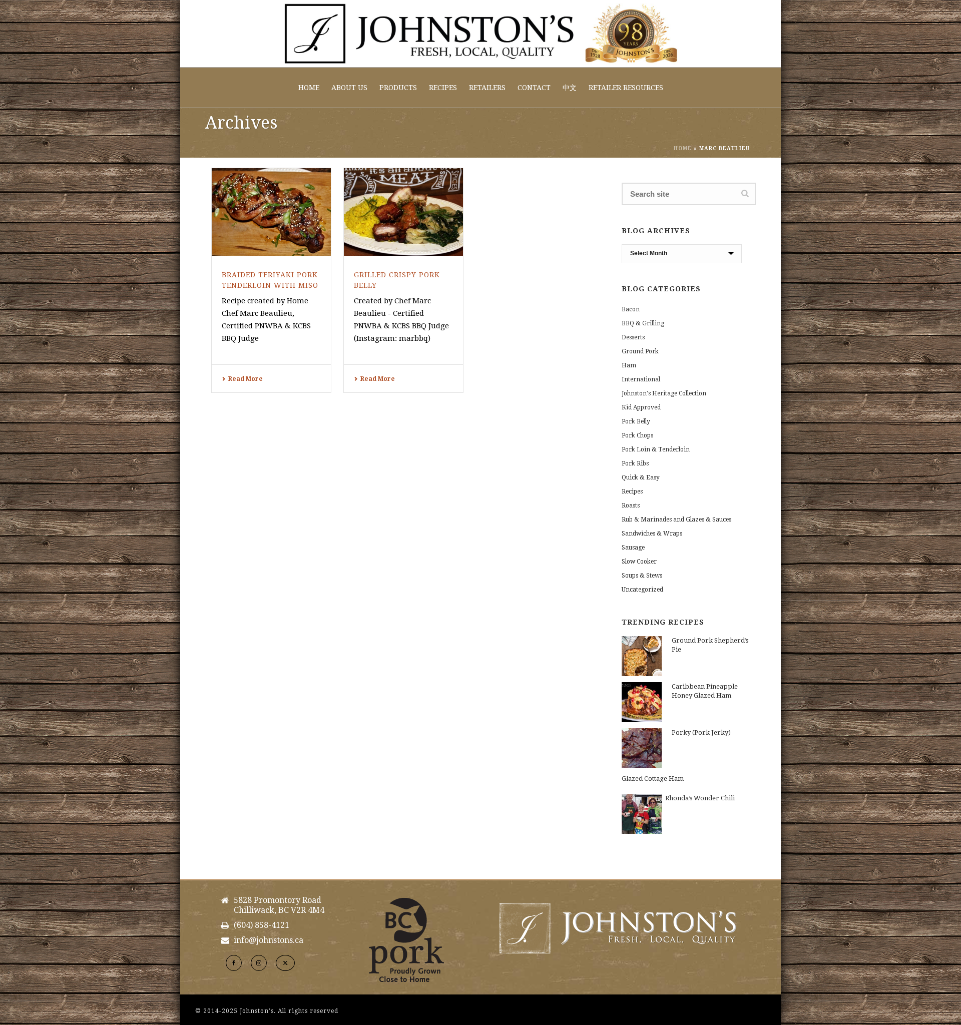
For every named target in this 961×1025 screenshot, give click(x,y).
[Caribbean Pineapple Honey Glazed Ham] (642, 702)
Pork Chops (637, 435)
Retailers (487, 88)
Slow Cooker (639, 561)
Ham (629, 365)
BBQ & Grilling (643, 323)
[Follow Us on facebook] (234, 963)
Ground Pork (640, 351)
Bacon (631, 309)
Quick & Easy (641, 477)
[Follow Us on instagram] (259, 963)
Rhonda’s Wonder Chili (700, 798)
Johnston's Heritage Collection (664, 393)
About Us (349, 88)
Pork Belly (636, 421)
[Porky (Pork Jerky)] (642, 748)
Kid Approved (641, 407)
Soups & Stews (642, 575)
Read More (245, 378)
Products (398, 88)
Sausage (633, 547)
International (641, 379)
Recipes (443, 88)
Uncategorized (642, 589)
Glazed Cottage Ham (653, 778)
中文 (570, 88)
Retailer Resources (626, 88)
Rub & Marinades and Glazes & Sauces (676, 519)
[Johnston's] (480, 33)
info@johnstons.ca (268, 940)
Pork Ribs (635, 463)
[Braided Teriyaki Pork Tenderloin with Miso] (271, 212)
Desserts (633, 337)
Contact (534, 88)
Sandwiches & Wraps (652, 533)
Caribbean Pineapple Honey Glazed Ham (705, 691)
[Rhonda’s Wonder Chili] (642, 814)
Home (308, 88)
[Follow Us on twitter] (285, 963)
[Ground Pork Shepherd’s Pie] (642, 656)
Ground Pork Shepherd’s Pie (710, 645)
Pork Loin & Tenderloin (656, 449)
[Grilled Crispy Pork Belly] (403, 212)
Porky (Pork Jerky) (701, 732)
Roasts (631, 505)
